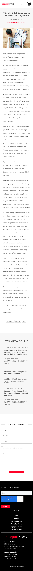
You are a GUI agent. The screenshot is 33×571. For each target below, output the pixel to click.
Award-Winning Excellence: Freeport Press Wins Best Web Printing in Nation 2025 (15, 352)
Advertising (10, 22)
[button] (20, 3)
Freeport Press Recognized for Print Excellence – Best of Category (16, 393)
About (16, 518)
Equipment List (16, 527)
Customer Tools (16, 529)
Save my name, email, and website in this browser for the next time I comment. (14, 447)
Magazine (18, 22)
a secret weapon (22, 89)
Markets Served (16, 521)
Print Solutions (16, 524)
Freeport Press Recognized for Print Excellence (15, 373)
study (12, 212)
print (24, 321)
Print (25, 22)
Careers (16, 515)
